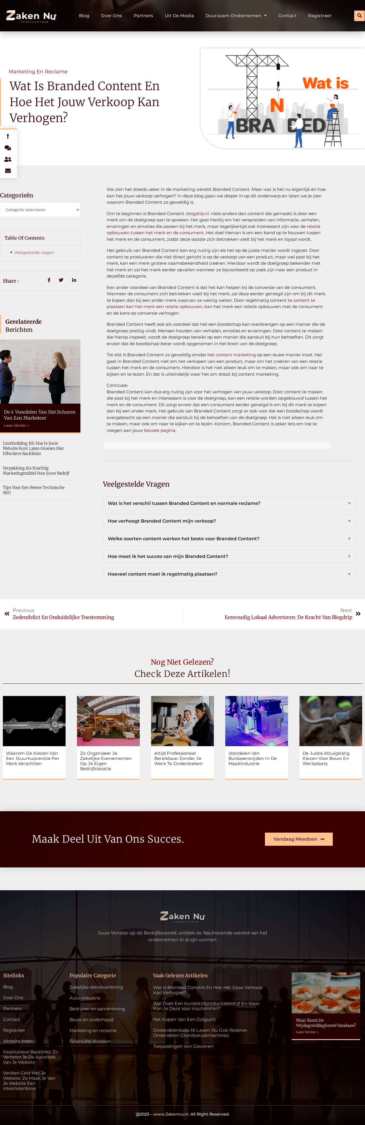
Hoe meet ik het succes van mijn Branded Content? (229, 556)
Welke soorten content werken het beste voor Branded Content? (229, 538)
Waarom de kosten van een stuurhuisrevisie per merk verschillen (32, 758)
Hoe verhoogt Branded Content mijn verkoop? (229, 521)
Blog (84, 15)
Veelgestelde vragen (34, 252)
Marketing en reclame (38, 71)
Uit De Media (179, 15)
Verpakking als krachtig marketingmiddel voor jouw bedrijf (36, 471)
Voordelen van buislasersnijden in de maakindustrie (252, 758)
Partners (143, 15)
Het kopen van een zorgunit (184, 1019)
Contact (287, 15)
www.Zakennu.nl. (171, 1114)
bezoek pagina (159, 430)
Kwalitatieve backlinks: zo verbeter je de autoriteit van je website (30, 1057)
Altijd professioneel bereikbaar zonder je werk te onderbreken (178, 758)
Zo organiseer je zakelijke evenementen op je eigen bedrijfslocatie (106, 760)
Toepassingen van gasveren (183, 1046)
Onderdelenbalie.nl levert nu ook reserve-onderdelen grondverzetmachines (200, 1032)
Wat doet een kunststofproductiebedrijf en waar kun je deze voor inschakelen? (206, 1006)
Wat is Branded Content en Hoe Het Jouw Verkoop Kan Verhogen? (208, 990)
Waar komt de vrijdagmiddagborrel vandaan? (326, 1023)
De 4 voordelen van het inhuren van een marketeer (40, 415)
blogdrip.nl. (198, 213)
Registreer (320, 15)
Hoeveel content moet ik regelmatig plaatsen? (229, 574)
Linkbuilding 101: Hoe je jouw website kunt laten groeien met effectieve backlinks (33, 448)
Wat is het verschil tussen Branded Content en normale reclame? (229, 503)
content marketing (236, 354)
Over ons (111, 15)
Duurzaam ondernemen (233, 15)
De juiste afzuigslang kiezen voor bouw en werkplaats (326, 758)
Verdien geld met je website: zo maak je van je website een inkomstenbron (29, 1081)
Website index (18, 1041)
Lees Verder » (16, 425)
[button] (359, 16)
